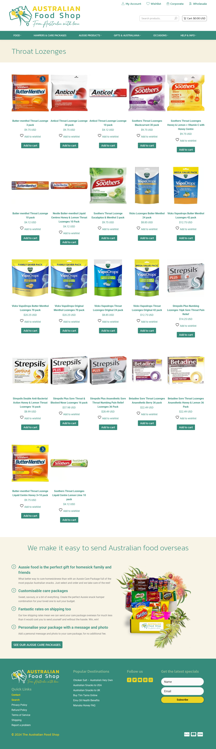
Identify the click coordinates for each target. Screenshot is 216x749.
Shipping (17, 720)
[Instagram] (150, 680)
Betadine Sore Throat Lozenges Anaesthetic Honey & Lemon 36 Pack (186, 402)
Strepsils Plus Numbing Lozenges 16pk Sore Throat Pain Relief (185, 310)
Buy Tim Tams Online (85, 695)
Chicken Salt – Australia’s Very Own (93, 680)
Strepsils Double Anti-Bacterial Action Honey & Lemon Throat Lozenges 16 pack (30, 402)
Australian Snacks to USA (87, 685)
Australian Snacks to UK (86, 690)
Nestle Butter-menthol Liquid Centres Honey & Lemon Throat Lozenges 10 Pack (69, 217)
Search (16, 699)
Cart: (196, 18)
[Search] (176, 18)
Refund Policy (19, 709)
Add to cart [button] (30, 145)
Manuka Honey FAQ (84, 705)
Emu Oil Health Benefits (86, 700)
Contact (16, 694)
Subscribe (182, 699)
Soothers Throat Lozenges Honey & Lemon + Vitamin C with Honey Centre (185, 125)
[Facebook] (129, 680)
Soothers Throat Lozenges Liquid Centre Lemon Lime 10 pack (69, 495)
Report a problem (21, 725)
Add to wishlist (32, 136)
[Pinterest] (145, 680)
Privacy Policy (19, 704)
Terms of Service (21, 715)
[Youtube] (140, 680)
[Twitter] (134, 680)
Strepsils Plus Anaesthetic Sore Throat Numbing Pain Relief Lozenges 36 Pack (108, 402)
